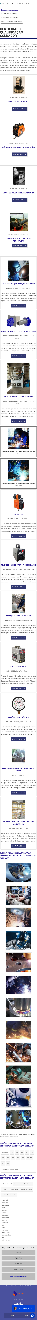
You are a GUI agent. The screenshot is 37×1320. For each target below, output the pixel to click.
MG (17, 1152)
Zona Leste (14, 1189)
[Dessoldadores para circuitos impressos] (18, 1075)
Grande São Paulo (26, 1189)
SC (3, 1158)
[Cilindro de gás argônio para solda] (18, 1119)
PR (32, 1152)
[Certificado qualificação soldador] (18, 438)
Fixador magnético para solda (9, 17)
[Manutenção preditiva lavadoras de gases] (18, 756)
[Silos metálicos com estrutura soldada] (18, 962)
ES (22, 1152)
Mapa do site (18, 1269)
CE (23, 1158)
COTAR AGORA (19, 109)
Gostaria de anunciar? (18, 1276)
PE (13, 1158)
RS (8, 1158)
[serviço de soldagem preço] (18, 603)
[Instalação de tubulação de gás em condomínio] (18, 809)
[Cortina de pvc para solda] (18, 1030)
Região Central (7, 1184)
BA (18, 1158)
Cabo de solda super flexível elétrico (11, 21)
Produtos (18, 1258)
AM (3, 1163)
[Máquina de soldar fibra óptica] (18, 895)
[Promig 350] (18, 502)
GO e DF (29, 1158)
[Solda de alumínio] (18, 1097)
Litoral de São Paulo (9, 1195)
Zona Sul (5, 1189)
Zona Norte (17, 1184)
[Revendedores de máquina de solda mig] (18, 552)
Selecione (5, 1152)
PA (8, 1163)
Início (18, 1252)
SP (27, 1152)
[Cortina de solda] (18, 917)
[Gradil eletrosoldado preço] (18, 1052)
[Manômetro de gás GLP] (18, 705)
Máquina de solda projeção (9, 13)
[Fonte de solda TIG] (18, 654)
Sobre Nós (18, 1264)
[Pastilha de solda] (18, 940)
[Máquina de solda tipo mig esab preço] (18, 985)
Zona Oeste (27, 1184)
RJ (12, 1152)
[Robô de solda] (18, 872)
